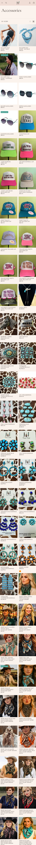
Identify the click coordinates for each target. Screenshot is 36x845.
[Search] (6, 3)
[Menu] (2, 3)
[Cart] (34, 3)
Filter (6, 21)
